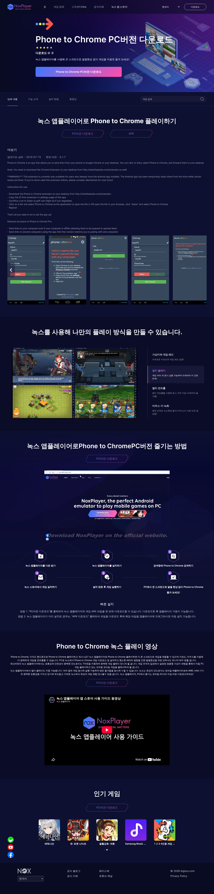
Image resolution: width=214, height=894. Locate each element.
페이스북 (104, 871)
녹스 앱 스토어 (119, 6)
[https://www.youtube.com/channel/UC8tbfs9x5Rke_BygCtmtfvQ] (11, 847)
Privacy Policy (178, 876)
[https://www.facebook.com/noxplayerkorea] (11, 855)
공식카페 (99, 6)
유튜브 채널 (105, 876)
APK (131, 133)
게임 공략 (59, 6)
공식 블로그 (73, 871)
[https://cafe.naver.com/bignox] (11, 840)
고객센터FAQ (79, 6)
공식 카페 (72, 876)
